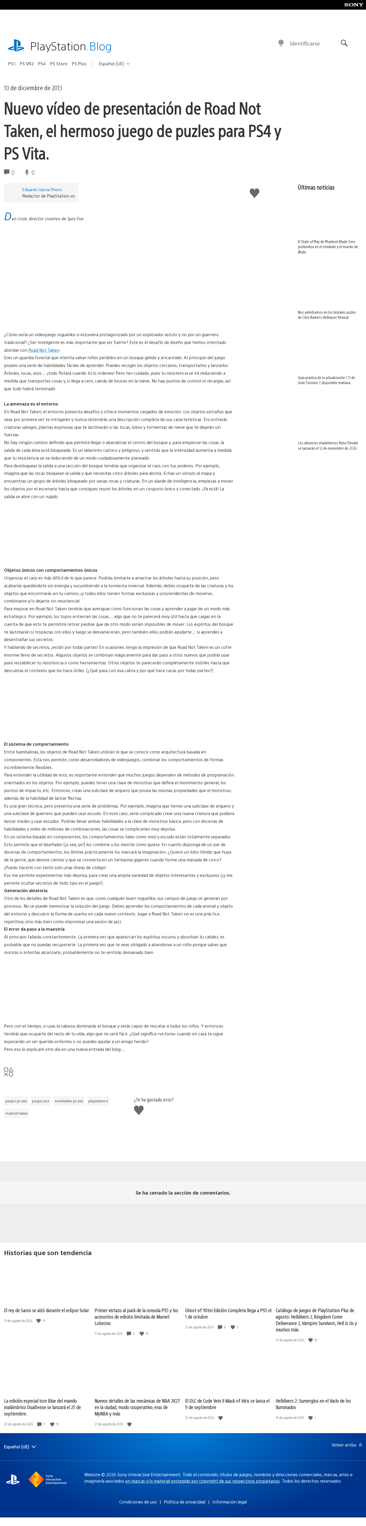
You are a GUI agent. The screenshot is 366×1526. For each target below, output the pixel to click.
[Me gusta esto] (39, 1320)
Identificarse (305, 43)
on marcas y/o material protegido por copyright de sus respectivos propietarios (202, 1481)
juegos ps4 (40, 1101)
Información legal (229, 1502)
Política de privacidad (184, 1502)
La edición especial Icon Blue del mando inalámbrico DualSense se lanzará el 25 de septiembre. (42, 1407)
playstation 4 (98, 1101)
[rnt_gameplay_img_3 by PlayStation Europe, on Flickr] (128, 725)
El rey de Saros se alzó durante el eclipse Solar (46, 1310)
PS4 (42, 63)
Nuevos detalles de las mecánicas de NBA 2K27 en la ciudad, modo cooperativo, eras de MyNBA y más (137, 1407)
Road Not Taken (43, 350)
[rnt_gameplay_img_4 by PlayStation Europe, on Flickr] (45, 1007)
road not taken (16, 1113)
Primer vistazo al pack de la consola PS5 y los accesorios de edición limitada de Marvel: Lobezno (136, 1316)
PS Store (59, 63)
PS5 (12, 63)
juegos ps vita (16, 1101)
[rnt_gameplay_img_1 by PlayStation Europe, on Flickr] (45, 552)
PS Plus (79, 63)
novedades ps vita (69, 1101)
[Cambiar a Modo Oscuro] (281, 43)
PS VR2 (27, 63)
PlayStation (71, 45)
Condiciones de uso (138, 1502)
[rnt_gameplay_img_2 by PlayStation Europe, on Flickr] (45, 725)
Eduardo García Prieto (42, 189)
